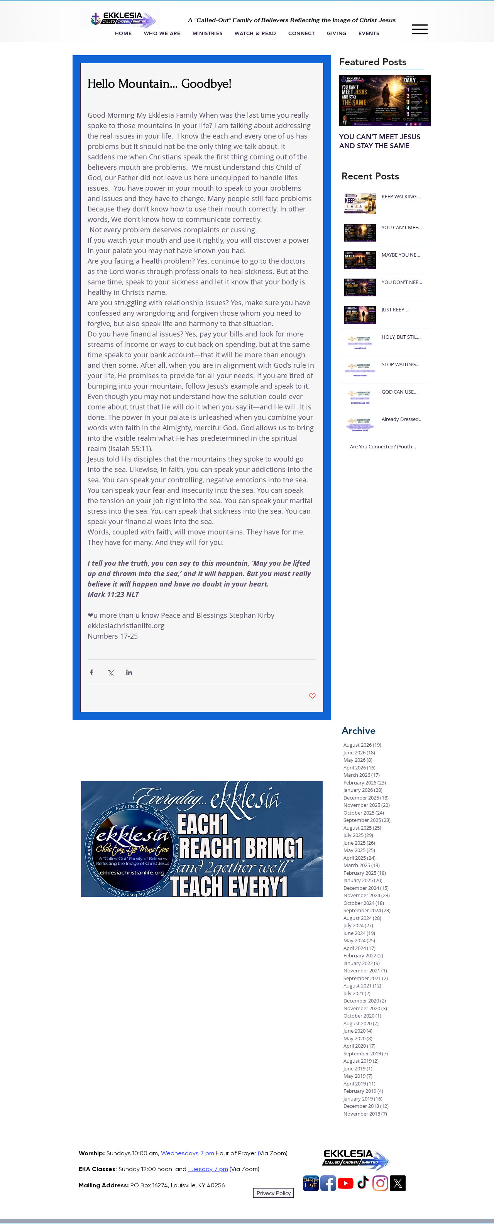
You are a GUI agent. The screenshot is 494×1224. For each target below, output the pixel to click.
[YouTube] (346, 1183)
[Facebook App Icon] (328, 1183)
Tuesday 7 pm (208, 1169)
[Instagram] (380, 1183)
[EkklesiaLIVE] (311, 1183)
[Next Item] (418, 101)
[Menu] (419, 29)
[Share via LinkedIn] (129, 672)
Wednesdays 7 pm (187, 1153)
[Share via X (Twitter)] (110, 672)
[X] (398, 1183)
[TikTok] (363, 1183)
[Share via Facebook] (91, 672)
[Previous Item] (351, 101)
